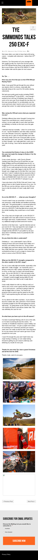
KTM (6, 51)
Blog (16, 51)
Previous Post (8, 501)
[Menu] (2, 3)
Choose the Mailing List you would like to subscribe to (17, 525)
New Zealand (8, 532)
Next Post (31, 501)
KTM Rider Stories (21, 51)
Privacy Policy (6, 554)
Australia (7, 528)
